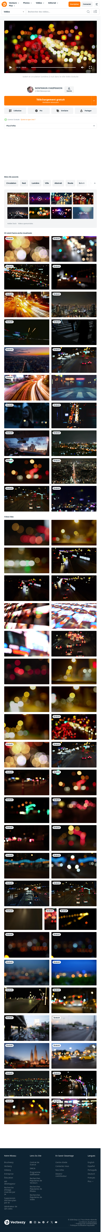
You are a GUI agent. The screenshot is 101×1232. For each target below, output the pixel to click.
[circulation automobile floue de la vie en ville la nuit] (74, 359)
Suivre (69, 91)
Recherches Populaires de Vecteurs (35, 1179)
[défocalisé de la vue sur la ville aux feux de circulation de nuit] (74, 1110)
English (89, 1161)
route (70, 182)
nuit (24, 182)
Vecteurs (13, 3)
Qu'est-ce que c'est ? (28, 119)
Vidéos (39, 3)
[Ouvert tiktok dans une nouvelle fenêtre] (48, 1221)
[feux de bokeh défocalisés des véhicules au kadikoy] (74, 275)
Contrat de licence (33, 1162)
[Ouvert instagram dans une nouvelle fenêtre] (35, 1221)
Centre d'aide (60, 1161)
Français (89, 1176)
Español (89, 1165)
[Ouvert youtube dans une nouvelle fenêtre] (56, 1221)
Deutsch (89, 1172)
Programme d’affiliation (34, 1172)
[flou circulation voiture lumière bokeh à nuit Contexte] (26, 615)
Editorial (52, 3)
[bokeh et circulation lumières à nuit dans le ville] (26, 248)
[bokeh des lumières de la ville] (74, 442)
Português (90, 1169)
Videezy (7, 1169)
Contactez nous (61, 1165)
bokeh (82, 182)
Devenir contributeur (59, 1173)
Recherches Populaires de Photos (35, 1187)
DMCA (31, 1167)
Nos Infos (58, 1169)
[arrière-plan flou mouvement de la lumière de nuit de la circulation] (26, 1027)
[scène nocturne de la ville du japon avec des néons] (74, 386)
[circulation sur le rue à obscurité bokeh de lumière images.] (26, 670)
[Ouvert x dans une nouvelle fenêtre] (52, 1221)
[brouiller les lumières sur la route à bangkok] (74, 414)
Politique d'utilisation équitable (80, 1224)
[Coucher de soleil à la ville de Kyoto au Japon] (26, 359)
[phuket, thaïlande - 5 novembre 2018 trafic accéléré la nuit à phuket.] (26, 386)
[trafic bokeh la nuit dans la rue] (26, 1110)
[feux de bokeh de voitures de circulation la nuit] (74, 999)
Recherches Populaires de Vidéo (35, 1195)
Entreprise (8, 1172)
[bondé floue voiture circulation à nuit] (74, 559)
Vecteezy (8, 1165)
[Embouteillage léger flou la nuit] (26, 275)
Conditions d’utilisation (86, 1220)
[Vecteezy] (4, 4)
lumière (35, 182)
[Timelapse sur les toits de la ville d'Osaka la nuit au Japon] (74, 303)
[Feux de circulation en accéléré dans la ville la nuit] (26, 303)
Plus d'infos (11, 125)
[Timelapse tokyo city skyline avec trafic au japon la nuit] (74, 470)
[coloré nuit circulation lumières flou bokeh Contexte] (74, 531)
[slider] (53, 67)
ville (47, 182)
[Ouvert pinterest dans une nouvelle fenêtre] (43, 1221)
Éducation (8, 1176)
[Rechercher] (88, 11)
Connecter (87, 4)
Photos (26, 3)
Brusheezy (8, 1161)
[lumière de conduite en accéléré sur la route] (26, 331)
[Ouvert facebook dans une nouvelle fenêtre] (31, 1221)
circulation (11, 182)
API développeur (9, 1181)
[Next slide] (90, 182)
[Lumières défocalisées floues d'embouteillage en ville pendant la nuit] (74, 248)
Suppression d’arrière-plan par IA (10, 1199)
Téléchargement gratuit (50, 100)
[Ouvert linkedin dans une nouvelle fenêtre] (39, 1221)
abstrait (58, 182)
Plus (11, 5)
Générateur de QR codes (9, 1206)
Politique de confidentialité (84, 1222)
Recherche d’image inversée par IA (9, 1189)
